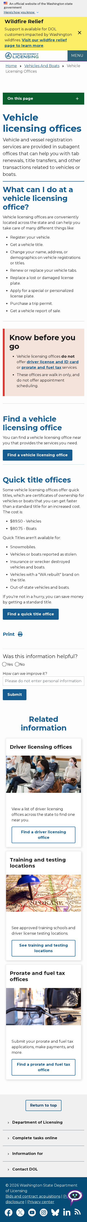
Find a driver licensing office (43, 835)
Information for (24, 1153)
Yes (10, 664)
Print (9, 634)
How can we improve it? (25, 674)
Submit (14, 694)
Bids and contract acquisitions (33, 1196)
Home (11, 66)
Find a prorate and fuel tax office (43, 1067)
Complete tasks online (31, 1138)
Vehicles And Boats (41, 66)
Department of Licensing (34, 1122)
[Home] (22, 53)
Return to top (43, 1105)
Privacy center (40, 1202)
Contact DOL (22, 1169)
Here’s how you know (19, 12)
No (22, 664)
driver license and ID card (53, 362)
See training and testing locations (43, 948)
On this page (20, 98)
